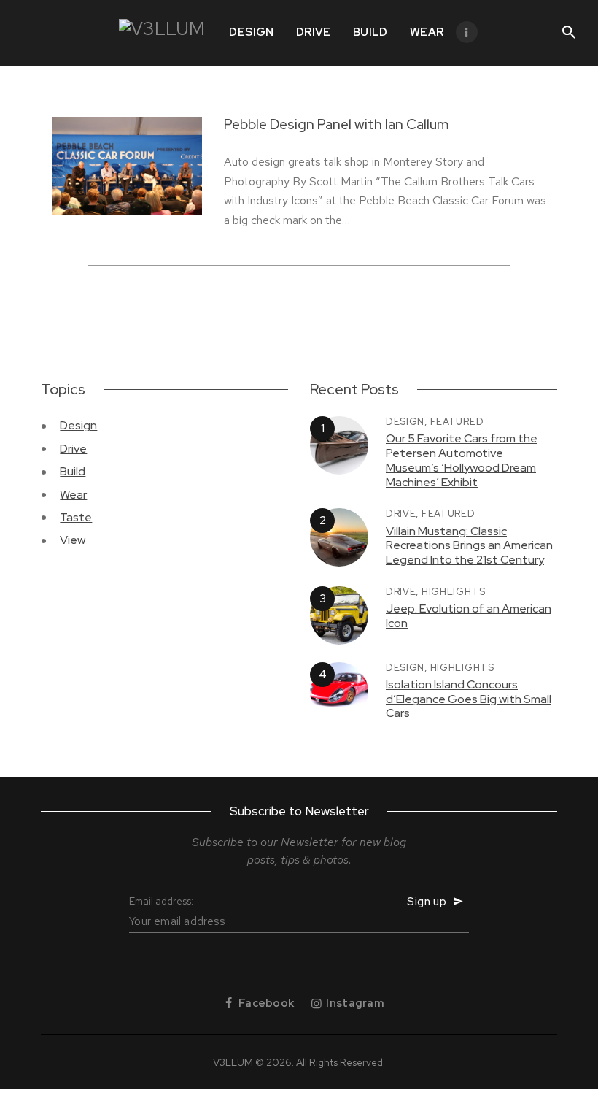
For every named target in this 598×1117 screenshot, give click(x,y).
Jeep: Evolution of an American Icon (468, 616)
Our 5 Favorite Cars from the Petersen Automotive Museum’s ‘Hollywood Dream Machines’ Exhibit (461, 460)
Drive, (404, 513)
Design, (408, 421)
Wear (73, 494)
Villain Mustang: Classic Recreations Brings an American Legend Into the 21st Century (469, 545)
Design (78, 425)
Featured (457, 421)
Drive (73, 448)
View (72, 540)
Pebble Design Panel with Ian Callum (336, 125)
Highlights (454, 592)
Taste (76, 517)
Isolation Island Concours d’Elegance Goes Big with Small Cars (468, 699)
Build (72, 471)
